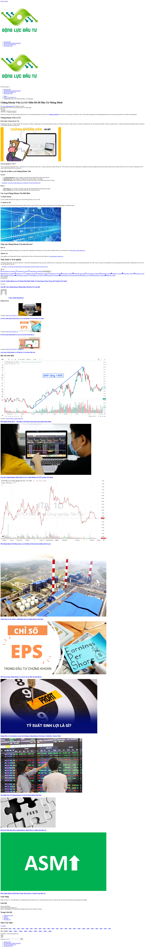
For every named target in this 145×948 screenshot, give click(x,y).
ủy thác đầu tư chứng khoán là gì (77, 250)
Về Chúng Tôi (7, 919)
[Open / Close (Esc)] (3, 111)
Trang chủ (6, 918)
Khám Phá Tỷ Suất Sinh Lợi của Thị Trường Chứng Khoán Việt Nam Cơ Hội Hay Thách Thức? (31, 736)
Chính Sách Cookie (8, 915)
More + (47, 271)
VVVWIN (3, 926)
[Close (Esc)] (2, 937)
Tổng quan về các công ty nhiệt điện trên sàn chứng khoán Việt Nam (22, 619)
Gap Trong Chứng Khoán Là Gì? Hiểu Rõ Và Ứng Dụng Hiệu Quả (18, 352)
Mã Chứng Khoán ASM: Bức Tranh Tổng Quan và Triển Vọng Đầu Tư (23, 893)
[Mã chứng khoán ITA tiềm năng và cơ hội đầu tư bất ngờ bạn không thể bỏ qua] (53, 540)
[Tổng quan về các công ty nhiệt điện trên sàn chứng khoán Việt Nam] (53, 616)
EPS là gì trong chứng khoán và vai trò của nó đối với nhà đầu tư (17, 334)
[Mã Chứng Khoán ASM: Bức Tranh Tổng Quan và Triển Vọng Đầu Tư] (53, 890)
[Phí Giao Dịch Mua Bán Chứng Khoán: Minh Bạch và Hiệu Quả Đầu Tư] (28, 827)
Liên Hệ (6, 916)
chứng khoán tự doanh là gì (56, 256)
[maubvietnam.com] (19, 39)
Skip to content (4, 1)
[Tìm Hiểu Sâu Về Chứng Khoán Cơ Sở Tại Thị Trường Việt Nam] (41, 792)
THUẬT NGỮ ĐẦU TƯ (12, 315)
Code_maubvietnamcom (16, 298)
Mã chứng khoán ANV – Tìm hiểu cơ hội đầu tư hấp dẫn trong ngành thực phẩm (26, 421)
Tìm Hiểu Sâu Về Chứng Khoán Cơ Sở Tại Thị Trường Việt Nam (21, 795)
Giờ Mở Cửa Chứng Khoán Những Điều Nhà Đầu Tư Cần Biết (20, 287)
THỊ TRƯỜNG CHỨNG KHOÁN (14, 418)
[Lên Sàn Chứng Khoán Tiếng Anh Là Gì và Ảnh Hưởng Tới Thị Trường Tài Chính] (30, 315)
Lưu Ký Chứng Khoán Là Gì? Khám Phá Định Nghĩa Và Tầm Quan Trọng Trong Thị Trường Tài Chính (34, 281)
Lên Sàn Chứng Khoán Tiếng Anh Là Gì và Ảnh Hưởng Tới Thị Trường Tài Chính (22, 318)
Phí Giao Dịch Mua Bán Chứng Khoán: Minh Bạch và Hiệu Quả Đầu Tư (23, 830)
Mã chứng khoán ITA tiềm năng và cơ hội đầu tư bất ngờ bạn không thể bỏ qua (26, 544)
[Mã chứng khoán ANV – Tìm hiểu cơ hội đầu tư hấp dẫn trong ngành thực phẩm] (53, 417)
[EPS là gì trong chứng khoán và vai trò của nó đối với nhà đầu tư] (30, 331)
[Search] (21, 939)
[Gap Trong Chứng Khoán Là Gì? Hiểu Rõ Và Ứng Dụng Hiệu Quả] (30, 349)
